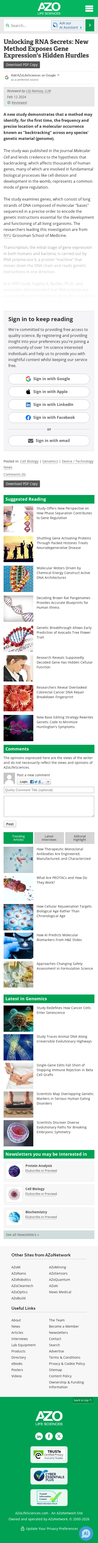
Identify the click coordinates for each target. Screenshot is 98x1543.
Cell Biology (29, 461)
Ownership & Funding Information (66, 1384)
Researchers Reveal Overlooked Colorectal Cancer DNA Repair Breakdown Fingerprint (62, 692)
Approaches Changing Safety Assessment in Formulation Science (65, 966)
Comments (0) (14, 474)
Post (10, 824)
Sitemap (55, 1369)
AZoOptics (19, 1292)
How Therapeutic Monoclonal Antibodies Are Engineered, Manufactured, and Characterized (64, 854)
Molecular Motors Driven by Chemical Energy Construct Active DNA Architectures (63, 573)
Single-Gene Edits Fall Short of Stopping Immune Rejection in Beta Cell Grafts (65, 1070)
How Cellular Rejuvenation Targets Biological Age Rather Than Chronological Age (64, 911)
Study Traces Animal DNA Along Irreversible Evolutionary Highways (64, 1038)
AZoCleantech (22, 1285)
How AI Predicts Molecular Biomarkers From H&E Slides (59, 937)
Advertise (56, 1351)
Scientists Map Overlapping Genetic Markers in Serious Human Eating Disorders (65, 1098)
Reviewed (19, 102)
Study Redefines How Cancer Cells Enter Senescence (64, 1010)
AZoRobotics (21, 1279)
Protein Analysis (38, 1165)
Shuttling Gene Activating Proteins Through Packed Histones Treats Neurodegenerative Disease (64, 543)
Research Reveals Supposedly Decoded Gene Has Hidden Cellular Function (65, 662)
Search (54, 1345)
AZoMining (57, 1267)
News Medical (60, 1292)
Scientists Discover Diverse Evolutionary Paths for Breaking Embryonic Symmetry (62, 1127)
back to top (81, 1400)
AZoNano (18, 1273)
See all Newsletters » (22, 1234)
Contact (55, 1338)
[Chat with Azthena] (86, 1533)
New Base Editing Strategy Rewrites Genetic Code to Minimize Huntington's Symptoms (65, 722)
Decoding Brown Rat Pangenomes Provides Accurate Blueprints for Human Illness (63, 603)
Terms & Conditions (64, 1357)
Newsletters (58, 1332)
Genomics (50, 461)
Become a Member (64, 1326)
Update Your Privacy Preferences (51, 1528)
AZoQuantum (59, 1279)
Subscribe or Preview (41, 1170)
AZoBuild (18, 1298)
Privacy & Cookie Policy (67, 1363)
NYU (7, 235)
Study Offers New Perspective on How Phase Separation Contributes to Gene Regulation (64, 513)
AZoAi (53, 1285)
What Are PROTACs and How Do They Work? (62, 880)
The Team (57, 1320)
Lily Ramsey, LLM (38, 91)
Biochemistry (36, 1212)
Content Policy (60, 1376)
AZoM (15, 1267)
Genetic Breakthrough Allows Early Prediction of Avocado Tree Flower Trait (64, 632)
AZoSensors (58, 1273)
